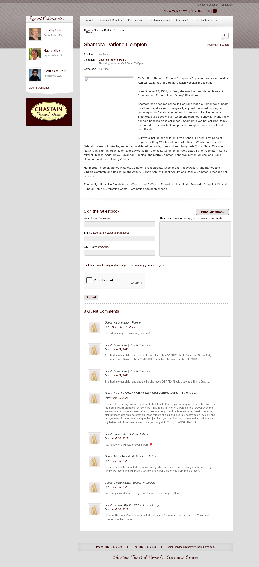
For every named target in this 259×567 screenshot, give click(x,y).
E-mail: (107, 232)
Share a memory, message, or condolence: (190, 218)
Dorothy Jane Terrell (55, 71)
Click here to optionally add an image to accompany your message (123, 265)
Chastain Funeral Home (112, 59)
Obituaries (227, 4)
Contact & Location (207, 4)
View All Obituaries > (40, 87)
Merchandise (135, 20)
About (89, 20)
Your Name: (97, 218)
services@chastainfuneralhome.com (195, 547)
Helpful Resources (206, 20)
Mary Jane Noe (52, 50)
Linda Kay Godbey (54, 30)
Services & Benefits (111, 20)
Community (183, 20)
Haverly (90, 32)
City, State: (96, 246)
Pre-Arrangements (159, 20)
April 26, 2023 (223, 44)
